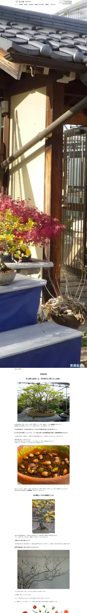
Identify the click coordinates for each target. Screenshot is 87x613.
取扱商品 (25, 4)
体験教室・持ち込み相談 (39, 4)
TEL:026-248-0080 (68, 1)
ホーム (16, 4)
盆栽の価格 (31, 4)
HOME (15, 369)
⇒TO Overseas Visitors (67, 3)
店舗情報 (46, 4)
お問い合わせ (53, 4)
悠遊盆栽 (21, 4)
